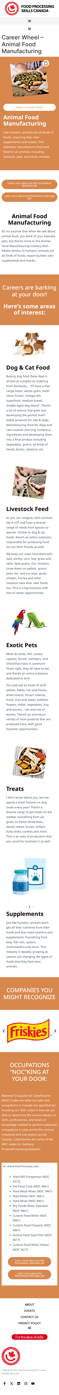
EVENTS (29, 1311)
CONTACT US (29, 1317)
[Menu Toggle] (29, 21)
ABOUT (29, 1304)
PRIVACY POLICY (29, 1323)
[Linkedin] (19, 1383)
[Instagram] (26, 1383)
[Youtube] (33, 1383)
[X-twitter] (11, 1383)
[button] (8, 902)
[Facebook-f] (4, 1383)
